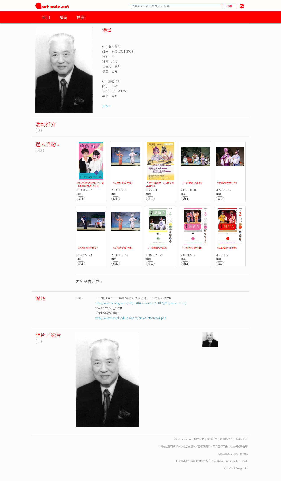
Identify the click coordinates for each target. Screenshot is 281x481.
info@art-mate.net (232, 461)
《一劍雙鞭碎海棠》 (192, 183)
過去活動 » (47, 144)
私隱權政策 (226, 439)
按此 (245, 453)
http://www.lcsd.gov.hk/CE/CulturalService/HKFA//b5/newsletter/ (140, 303)
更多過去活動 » (89, 281)
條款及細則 (241, 439)
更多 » (106, 106)
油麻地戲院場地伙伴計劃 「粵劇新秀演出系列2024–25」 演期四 (91, 186)
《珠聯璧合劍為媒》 (227, 248)
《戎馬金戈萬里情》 (122, 183)
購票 (63, 17)
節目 (46, 17)
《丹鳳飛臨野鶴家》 (88, 248)
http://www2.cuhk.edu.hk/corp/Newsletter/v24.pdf (130, 318)
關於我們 (199, 439)
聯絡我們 (212, 439)
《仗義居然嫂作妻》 (227, 183)
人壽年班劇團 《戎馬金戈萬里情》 (160, 184)
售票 (81, 17)
